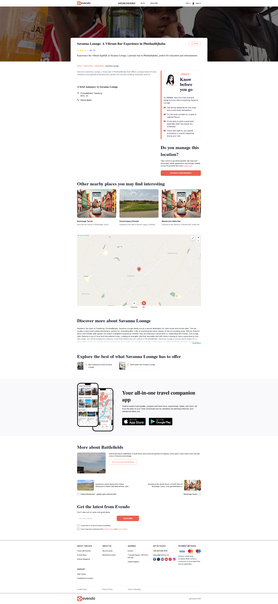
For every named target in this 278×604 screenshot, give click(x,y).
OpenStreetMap (84, 235)
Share (196, 43)
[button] (139, 269)
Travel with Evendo (84, 551)
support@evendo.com (161, 555)
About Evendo (107, 551)
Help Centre (81, 574)
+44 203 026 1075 (160, 551)
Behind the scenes (109, 555)
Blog (143, 3)
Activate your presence (181, 173)
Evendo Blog (81, 555)
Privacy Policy (122, 529)
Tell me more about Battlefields (123, 462)
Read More (197, 343)
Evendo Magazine (83, 559)
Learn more (188, 166)
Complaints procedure (85, 578)
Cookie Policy (109, 529)
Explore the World (126, 3)
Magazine (154, 3)
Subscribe (127, 518)
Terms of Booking (134, 589)
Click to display (86, 100)
